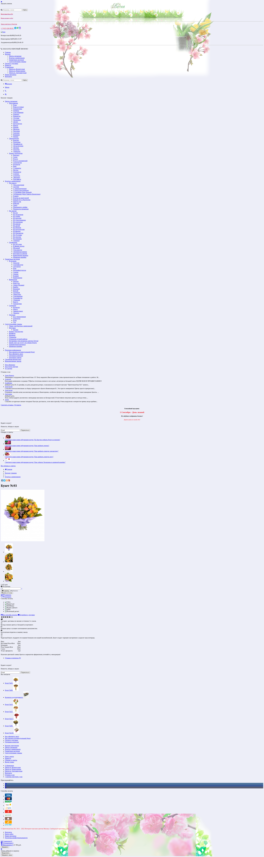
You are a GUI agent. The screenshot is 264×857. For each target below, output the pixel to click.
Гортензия (16, 142)
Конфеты (12, 333)
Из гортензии (18, 222)
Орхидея (16, 263)
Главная (8, 52)
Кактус (15, 302)
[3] (6, 617)
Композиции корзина (20, 255)
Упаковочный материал (17, 344)
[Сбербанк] (8, 816)
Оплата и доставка (11, 63)
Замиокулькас (18, 311)
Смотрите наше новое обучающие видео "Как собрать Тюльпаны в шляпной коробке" (35, 462)
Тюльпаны (17, 120)
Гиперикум (17, 172)
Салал (15, 157)
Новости (8, 65)
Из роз (15, 213)
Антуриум (17, 266)
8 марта (15, 196)
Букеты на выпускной (21, 198)
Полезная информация (13, 350)
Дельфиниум (17, 144)
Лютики (16, 148)
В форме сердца (18, 246)
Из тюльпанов (18, 214)
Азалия (15, 272)
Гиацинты (16, 318)
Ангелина (8, 394)
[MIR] (8, 802)
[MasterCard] (8, 799)
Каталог (8, 54)
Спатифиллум (18, 265)
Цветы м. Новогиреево (17, 71)
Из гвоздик (17, 237)
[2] (4, 617)
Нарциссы (16, 116)
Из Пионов (17, 227)
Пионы (15, 136)
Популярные (13, 103)
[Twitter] (4, 480)
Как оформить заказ (16, 354)
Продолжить (5, 853)
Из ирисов (17, 224)
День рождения (18, 185)
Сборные (16, 240)
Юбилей (16, 203)
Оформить (5, 847)
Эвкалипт (16, 177)
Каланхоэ (16, 307)
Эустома (16, 118)
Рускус (15, 159)
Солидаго (16, 175)
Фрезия (15, 127)
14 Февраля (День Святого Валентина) (26, 194)
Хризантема (17, 304)
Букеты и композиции (17, 58)
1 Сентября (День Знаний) (22, 192)
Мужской (16, 248)
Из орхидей (17, 218)
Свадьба (16, 187)
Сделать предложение (21, 190)
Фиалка (16, 281)
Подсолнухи (17, 123)
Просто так (17, 201)
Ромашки (16, 135)
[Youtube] (5, 787)
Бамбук (15, 287)
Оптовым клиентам (16, 356)
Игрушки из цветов (20, 253)
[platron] (8, 825)
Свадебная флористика (13, 359)
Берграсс (16, 155)
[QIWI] (8, 809)
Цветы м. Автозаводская (17, 73)
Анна (7, 399)
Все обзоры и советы (8, 466)
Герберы (16, 110)
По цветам (12, 211)
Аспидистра (17, 162)
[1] (2, 617)
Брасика (16, 140)
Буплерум (16, 164)
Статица (16, 174)
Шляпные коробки (19, 257)
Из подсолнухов (19, 229)
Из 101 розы (17, 244)
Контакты (8, 76)
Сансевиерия (17, 296)
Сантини (16, 133)
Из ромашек (17, 239)
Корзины (12, 335)
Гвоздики (16, 131)
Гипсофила (17, 179)
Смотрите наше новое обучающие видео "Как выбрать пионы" (27, 445)
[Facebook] (5, 785)
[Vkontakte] (6, 784)
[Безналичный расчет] (8, 823)
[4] (8, 617)
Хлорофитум (17, 298)
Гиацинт (16, 114)
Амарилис (16, 151)
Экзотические (14, 138)
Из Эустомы (17, 235)
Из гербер (16, 216)
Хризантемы (17, 109)
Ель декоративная (19, 317)
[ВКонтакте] (2, 480)
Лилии (15, 122)
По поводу (13, 183)
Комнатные (13, 279)
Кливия (16, 276)
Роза (14, 268)
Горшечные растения (16, 60)
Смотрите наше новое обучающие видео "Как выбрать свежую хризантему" (32, 451)
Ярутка (15, 170)
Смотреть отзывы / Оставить (11, 405)
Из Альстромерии (19, 220)
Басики (15, 330)
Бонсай (15, 291)
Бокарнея (16, 289)
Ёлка (15, 320)
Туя (14, 322)
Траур (15, 205)
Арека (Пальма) (18, 285)
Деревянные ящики (20, 252)
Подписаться (25, 430)
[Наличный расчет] (8, 819)
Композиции (17, 278)
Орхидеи (16, 149)
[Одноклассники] (7, 480)
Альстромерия (18, 112)
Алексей (8, 379)
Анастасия (8, 387)
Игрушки (12, 328)
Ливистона (17, 294)
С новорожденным (20, 188)
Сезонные (12, 305)
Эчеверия (16, 300)
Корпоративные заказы (13, 361)
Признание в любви (20, 207)
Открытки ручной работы (18, 339)
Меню (7, 87)
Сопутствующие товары (17, 62)
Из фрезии (17, 231)
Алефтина (8, 383)
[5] (10, 617)
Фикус (15, 309)
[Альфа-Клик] (8, 812)
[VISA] (8, 796)
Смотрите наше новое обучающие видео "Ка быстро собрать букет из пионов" (32, 440)
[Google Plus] (9, 480)
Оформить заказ (7, 855)
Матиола (16, 129)
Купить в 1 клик (7, 593)
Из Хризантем (18, 233)
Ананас (15, 274)
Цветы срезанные (15, 56)
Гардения (16, 292)
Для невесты (17, 250)
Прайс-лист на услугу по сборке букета (23, 343)
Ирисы (15, 125)
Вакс (15, 166)
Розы (15, 105)
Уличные (12, 315)
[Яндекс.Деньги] (8, 805)
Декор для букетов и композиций (20, 326)
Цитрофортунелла (19, 270)
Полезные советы (15, 357)
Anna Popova (9, 375)
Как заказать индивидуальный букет (22, 352)
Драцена (16, 313)
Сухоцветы (17, 168)
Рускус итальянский (20, 161)
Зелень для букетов (15, 153)
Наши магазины (10, 74)
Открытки (12, 337)
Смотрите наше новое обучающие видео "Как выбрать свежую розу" (29, 457)
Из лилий (16, 226)
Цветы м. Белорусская (17, 69)
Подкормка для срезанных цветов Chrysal (23, 341)
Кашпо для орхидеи (16, 331)
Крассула (16, 283)
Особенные (13, 242)
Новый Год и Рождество (21, 200)
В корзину (6, 591)
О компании (9, 67)
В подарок (12, 261)
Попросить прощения (20, 209)
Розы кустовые (18, 107)
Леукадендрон (18, 146)
